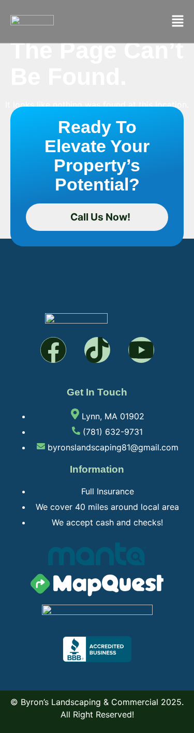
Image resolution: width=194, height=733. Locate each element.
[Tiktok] (97, 350)
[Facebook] (53, 350)
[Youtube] (141, 350)
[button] (178, 21)
